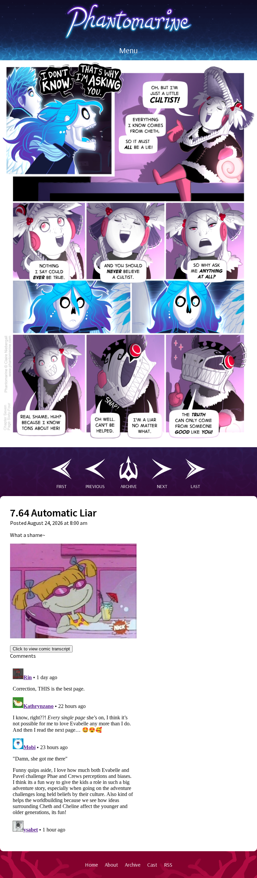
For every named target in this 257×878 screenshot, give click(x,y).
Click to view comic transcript (41, 648)
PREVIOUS (95, 486)
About (111, 864)
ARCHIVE (128, 486)
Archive (133, 864)
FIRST (62, 486)
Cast (152, 864)
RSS (168, 864)
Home (91, 864)
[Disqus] (73, 749)
